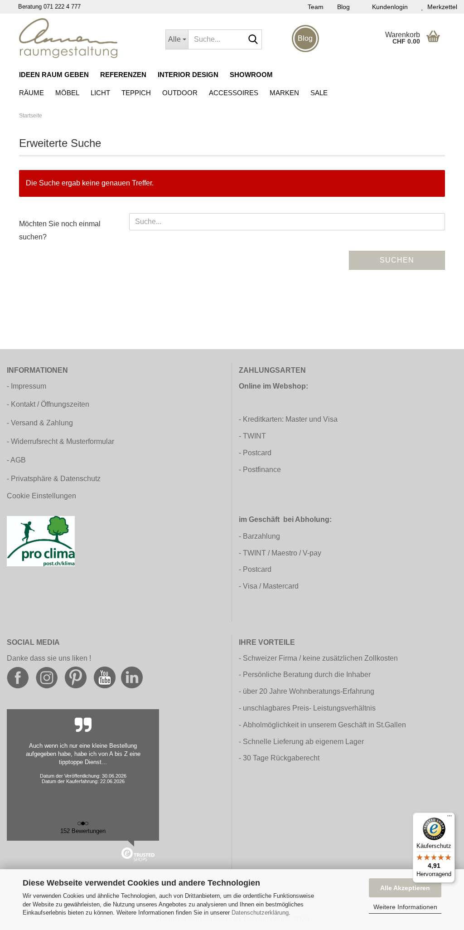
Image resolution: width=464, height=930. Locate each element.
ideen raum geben (54, 74)
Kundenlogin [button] (388, 6)
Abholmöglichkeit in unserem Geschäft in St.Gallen (324, 725)
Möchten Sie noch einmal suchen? (60, 230)
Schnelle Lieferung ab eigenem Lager (303, 741)
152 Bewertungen (83, 831)
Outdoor (180, 93)
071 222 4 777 (62, 6)
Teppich (136, 93)
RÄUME (31, 93)
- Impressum (26, 386)
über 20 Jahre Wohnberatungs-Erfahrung (308, 691)
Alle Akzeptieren (405, 887)
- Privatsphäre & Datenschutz (54, 478)
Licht (100, 93)
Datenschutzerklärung (260, 912)
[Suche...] (253, 40)
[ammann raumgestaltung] (85, 38)
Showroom (251, 74)
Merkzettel (440, 6)
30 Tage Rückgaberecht (281, 758)
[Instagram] (47, 677)
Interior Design (188, 74)
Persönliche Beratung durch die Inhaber (307, 674)
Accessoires (233, 93)
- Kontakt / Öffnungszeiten (48, 404)
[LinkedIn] (132, 677)
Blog (343, 6)
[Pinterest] (76, 677)
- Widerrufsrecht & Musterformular (60, 441)
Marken (284, 93)
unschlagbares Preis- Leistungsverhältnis (309, 708)
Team (316, 6)
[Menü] (449, 818)
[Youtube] (105, 677)
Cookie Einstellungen (41, 496)
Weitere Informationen (405, 907)
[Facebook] (18, 677)
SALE (319, 93)
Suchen (397, 260)
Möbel (67, 93)
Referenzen (123, 74)
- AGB (16, 460)
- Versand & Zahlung (40, 423)
